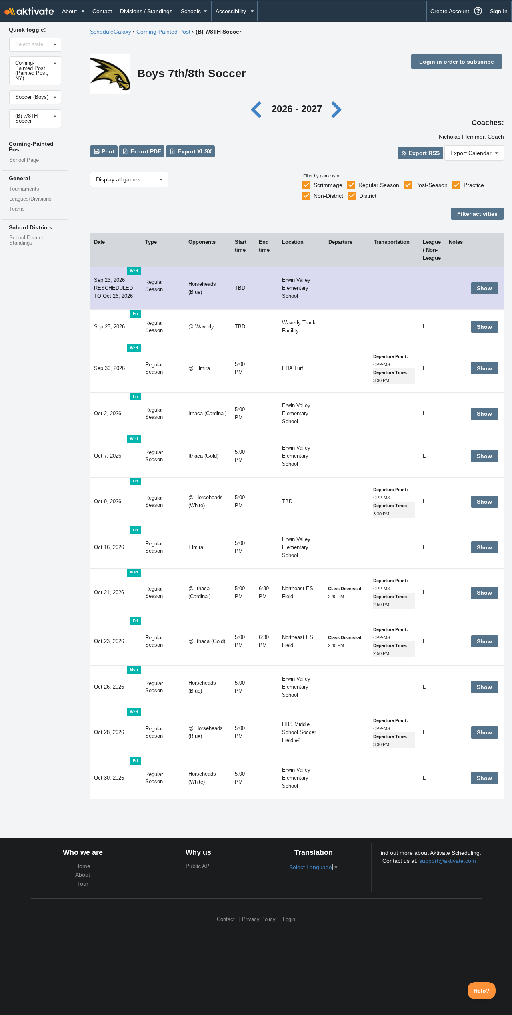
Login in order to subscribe (456, 61)
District (367, 196)
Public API (198, 866)
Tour (82, 883)
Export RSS (423, 153)
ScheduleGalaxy (110, 31)
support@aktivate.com (447, 861)
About (82, 875)
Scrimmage (328, 185)
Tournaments (24, 189)
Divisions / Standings (146, 11)
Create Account (449, 11)
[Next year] (337, 108)
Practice (474, 185)
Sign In (499, 11)
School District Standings (26, 240)
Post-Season (431, 185)
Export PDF (145, 151)
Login (289, 919)
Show (484, 288)
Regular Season (378, 185)
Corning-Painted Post (163, 31)
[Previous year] (258, 108)
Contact (102, 11)
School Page (24, 160)
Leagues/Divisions (30, 199)
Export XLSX (194, 151)
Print (107, 151)
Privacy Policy (259, 919)
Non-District (328, 196)
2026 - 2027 (297, 108)
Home (82, 866)
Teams (17, 209)
